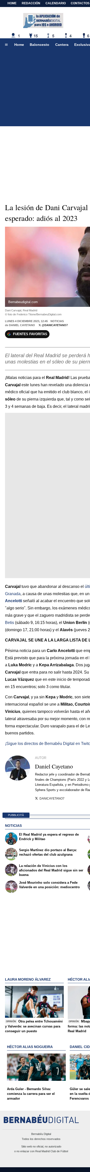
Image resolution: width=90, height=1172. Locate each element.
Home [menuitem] (19, 45)
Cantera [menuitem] (61, 45)
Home (12, 3)
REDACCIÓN (31, 3)
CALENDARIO (56, 3)
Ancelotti (13, 601)
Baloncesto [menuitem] (39, 45)
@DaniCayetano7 (54, 325)
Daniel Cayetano (22, 325)
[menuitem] (6, 45)
